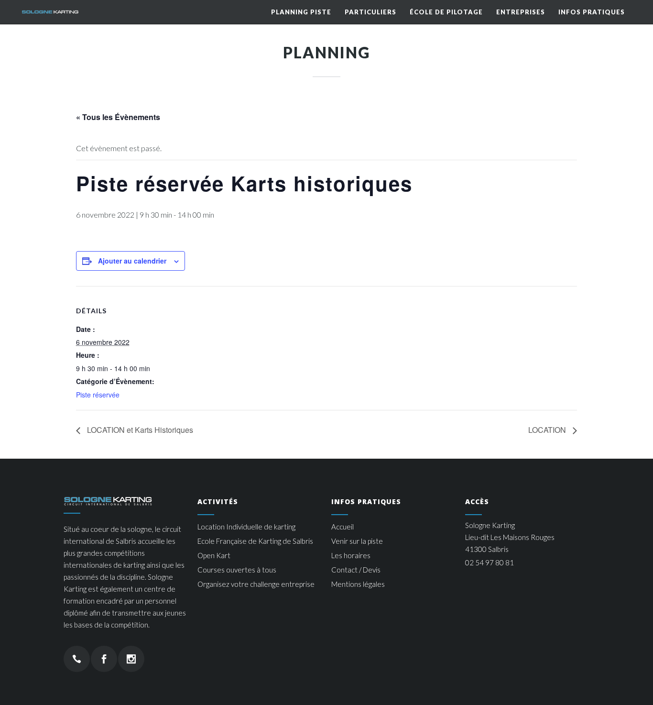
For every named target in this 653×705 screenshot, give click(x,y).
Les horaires (350, 555)
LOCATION (548, 429)
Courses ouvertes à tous (236, 569)
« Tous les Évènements (118, 116)
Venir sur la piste (357, 541)
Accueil (342, 526)
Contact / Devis (356, 569)
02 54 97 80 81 (489, 562)
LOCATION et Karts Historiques (139, 429)
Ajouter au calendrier (132, 260)
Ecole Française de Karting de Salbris (255, 541)
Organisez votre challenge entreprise (256, 584)
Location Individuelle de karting (246, 526)
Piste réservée (98, 394)
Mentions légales (358, 584)
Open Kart (213, 555)
